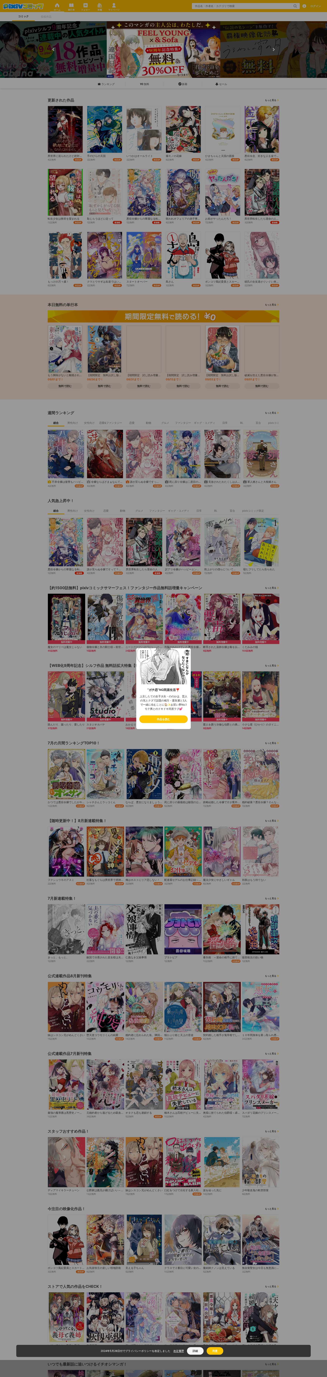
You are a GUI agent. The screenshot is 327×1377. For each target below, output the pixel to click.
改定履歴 (178, 1350)
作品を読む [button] (163, 719)
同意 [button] (215, 1350)
